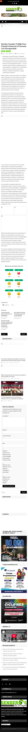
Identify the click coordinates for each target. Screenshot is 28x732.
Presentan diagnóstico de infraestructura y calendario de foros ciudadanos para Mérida (12, 398)
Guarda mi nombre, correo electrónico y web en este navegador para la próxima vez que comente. (7, 455)
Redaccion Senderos (15, 362)
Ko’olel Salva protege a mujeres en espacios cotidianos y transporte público (12, 654)
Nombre (5, 430)
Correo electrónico (7, 436)
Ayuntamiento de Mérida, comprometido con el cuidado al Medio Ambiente (5, 334)
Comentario (6, 416)
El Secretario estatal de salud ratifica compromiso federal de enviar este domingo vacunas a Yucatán (13, 359)
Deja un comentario (20, 53)
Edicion (12, 53)
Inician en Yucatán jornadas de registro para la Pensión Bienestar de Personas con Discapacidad (6, 323)
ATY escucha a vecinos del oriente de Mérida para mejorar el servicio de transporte (14, 668)
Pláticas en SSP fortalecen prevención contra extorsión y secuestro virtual (13, 650)
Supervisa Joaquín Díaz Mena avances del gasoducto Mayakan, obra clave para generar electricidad (15, 663)
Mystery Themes (14, 730)
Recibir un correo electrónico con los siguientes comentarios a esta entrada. (7, 468)
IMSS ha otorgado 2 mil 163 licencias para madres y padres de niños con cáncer (13, 375)
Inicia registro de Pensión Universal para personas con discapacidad (19, 314)
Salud (3, 51)
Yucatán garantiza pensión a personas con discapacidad (6, 314)
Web (4, 443)
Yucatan (8, 51)
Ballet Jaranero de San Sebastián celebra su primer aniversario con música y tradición (14, 659)
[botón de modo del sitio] (23, 21)
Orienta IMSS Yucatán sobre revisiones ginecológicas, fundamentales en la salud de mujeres (24, 334)
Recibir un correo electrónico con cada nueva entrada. (6, 480)
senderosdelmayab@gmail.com (9, 692)
